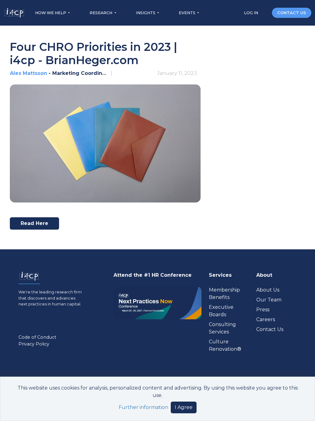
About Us (267, 290)
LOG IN (251, 12)
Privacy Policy (33, 344)
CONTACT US (291, 12)
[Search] (265, 12)
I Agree (184, 407)
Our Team (268, 300)
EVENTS (187, 12)
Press (262, 310)
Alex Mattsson (28, 73)
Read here (37, 225)
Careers (265, 319)
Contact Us (269, 329)
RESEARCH (101, 12)
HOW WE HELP (51, 12)
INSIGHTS (146, 12)
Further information (143, 407)
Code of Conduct (37, 337)
